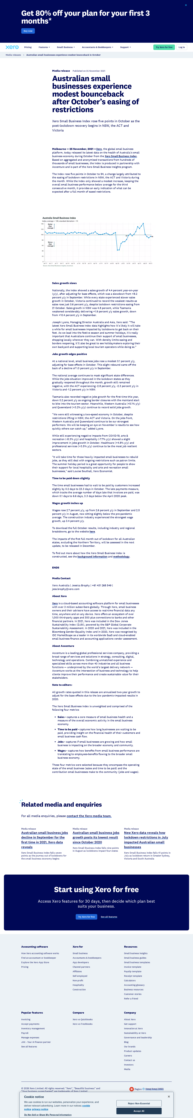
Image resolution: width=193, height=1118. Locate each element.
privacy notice (40, 1109)
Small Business (65, 47)
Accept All (139, 1111)
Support (124, 47)
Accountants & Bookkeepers (96, 47)
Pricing (28, 47)
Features (43, 47)
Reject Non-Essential (139, 1103)
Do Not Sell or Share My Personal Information (48, 1114)
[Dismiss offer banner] (185, 5)
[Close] (169, 1096)
